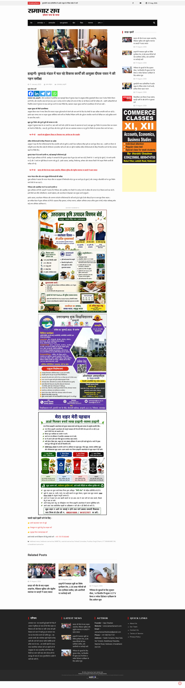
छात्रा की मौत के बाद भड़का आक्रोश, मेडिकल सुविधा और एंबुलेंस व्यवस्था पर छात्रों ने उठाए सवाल (41, 588)
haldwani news (35, 541)
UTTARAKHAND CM (108, 541)
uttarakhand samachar (36, 544)
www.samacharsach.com (112, 626)
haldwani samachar (47, 541)
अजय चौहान (49, 84)
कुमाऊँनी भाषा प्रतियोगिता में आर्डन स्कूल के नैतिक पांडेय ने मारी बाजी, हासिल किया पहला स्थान (144, 86)
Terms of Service (136, 633)
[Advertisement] (139, 178)
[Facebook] (133, 3)
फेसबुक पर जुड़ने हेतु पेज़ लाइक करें (41, 528)
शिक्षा (81, 23)
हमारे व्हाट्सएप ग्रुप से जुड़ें (38, 523)
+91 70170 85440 (62, 537)
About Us (133, 623)
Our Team (133, 627)
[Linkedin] (37, 93)
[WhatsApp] (137, 3)
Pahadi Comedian (80, 541)
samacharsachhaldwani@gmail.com (108, 632)
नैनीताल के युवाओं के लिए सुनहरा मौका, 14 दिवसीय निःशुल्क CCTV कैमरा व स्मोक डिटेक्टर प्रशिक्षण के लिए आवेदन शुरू (81, 656)
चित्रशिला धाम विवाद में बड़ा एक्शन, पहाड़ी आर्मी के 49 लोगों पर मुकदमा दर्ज (144, 99)
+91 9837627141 (108, 635)
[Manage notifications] (180, 683)
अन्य (99, 23)
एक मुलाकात (64, 23)
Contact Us (134, 630)
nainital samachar (67, 541)
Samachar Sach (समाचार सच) (95, 672)
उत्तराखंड (40, 23)
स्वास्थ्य (90, 23)
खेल (74, 23)
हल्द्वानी (64, 84)
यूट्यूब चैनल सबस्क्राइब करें (39, 532)
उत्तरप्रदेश (51, 23)
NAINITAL (58, 541)
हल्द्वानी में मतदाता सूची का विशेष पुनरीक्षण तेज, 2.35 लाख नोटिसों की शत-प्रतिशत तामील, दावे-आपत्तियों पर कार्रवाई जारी (80, 641)
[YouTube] (140, 3)
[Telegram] (43, 93)
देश (31, 23)
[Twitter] (48, 93)
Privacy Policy (135, 637)
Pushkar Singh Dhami (94, 541)
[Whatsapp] (54, 93)
